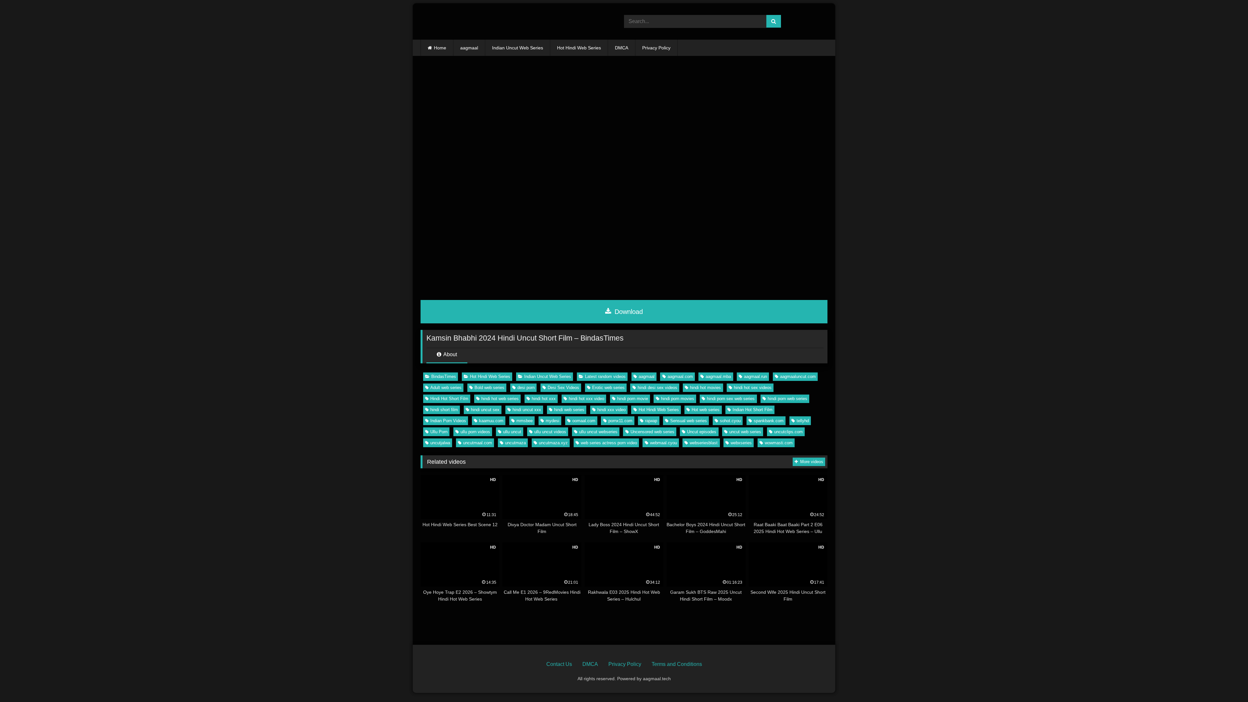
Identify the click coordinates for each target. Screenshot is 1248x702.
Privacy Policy (656, 47)
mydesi (552, 420)
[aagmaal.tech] (472, 21)
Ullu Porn (439, 431)
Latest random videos (605, 376)
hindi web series (569, 409)
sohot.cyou (730, 420)
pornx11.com (620, 420)
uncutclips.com (788, 431)
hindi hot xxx (544, 398)
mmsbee (524, 420)
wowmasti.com (779, 442)
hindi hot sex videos (753, 387)
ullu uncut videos (550, 431)
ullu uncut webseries (598, 431)
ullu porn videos (475, 431)
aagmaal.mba (718, 376)
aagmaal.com (680, 376)
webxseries (741, 442)
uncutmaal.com (477, 442)
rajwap (651, 420)
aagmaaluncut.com (798, 376)
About (449, 354)
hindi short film (444, 409)
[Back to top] (1228, 682)
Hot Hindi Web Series (579, 47)
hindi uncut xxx (527, 409)
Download (628, 311)
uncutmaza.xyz (553, 442)
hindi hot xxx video (586, 398)
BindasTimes (443, 376)
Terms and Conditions (677, 664)
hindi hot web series (500, 398)
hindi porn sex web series (731, 398)
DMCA (621, 47)
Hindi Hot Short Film (449, 398)
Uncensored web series (652, 431)
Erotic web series (608, 387)
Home (440, 47)
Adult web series (446, 387)
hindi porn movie (632, 398)
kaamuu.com (491, 420)
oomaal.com (583, 420)
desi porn (526, 387)
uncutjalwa (440, 442)
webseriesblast (704, 442)
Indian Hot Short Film (753, 409)
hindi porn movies (677, 398)
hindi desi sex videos (657, 387)
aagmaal (469, 47)
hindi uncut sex (485, 409)
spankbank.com (769, 420)
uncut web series (745, 431)
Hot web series (706, 409)
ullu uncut (512, 431)
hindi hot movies (705, 387)
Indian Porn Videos (448, 420)
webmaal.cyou (663, 442)
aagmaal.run (755, 376)
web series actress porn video (609, 442)
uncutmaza (515, 442)
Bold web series (489, 387)
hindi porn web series (787, 398)
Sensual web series (688, 420)
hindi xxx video (611, 409)
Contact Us (559, 664)
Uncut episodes (701, 431)
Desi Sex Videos (563, 387)
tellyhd (803, 420)
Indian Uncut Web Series (517, 47)
